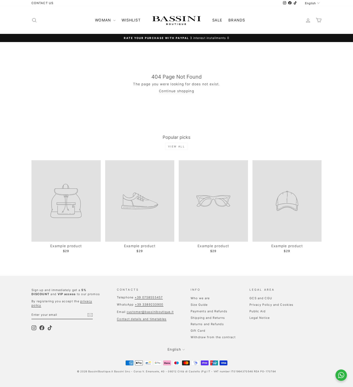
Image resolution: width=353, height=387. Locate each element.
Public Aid (257, 311)
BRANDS (236, 20)
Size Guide (199, 304)
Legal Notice (259, 317)
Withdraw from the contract (213, 337)
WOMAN (103, 20)
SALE (217, 20)
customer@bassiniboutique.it (150, 312)
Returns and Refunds (207, 324)
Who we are (200, 298)
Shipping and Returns (208, 317)
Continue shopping (176, 91)
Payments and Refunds (209, 311)
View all (176, 146)
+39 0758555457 (149, 297)
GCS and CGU (260, 298)
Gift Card (198, 330)
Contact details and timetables (141, 319)
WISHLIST (131, 20)
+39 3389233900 (149, 304)
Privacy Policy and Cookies (271, 304)
